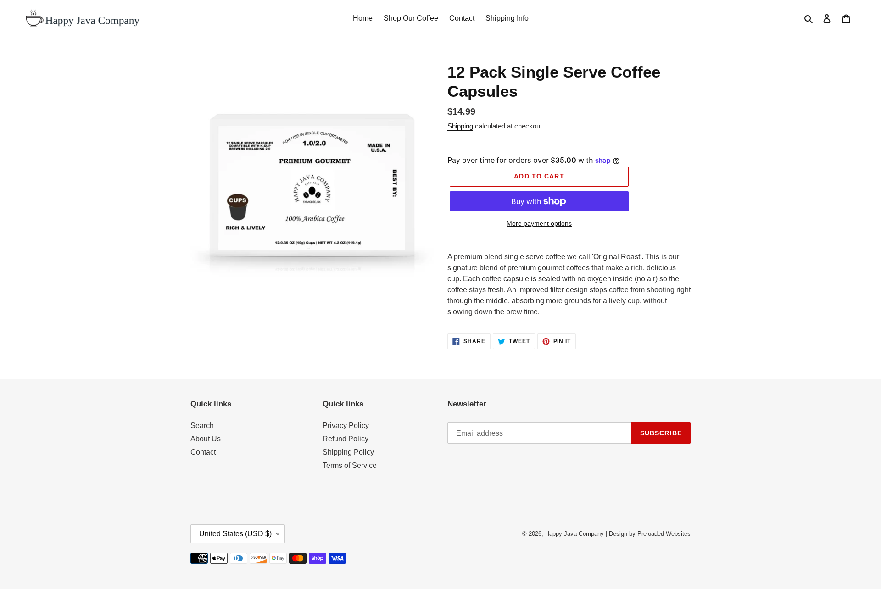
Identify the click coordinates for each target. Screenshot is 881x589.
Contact (203, 452)
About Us (205, 439)
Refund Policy (345, 439)
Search (202, 425)
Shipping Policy (348, 452)
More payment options (539, 223)
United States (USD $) (235, 534)
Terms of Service (350, 465)
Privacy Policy (346, 425)
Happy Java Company (574, 533)
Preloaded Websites (664, 533)
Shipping (460, 126)
